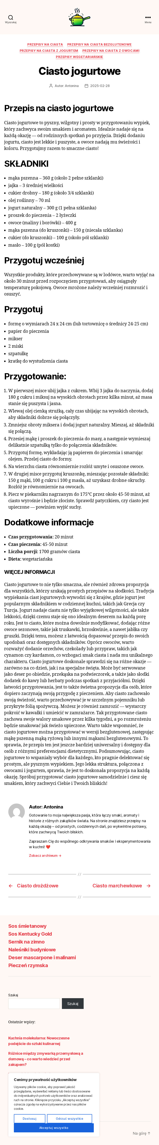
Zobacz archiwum (45, 855)
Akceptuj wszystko (54, 1127)
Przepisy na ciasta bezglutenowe (99, 44)
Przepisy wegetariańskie (79, 57)
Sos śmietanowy (27, 926)
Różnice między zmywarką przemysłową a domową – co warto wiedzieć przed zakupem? (45, 1059)
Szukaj (13, 995)
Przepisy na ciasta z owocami (110, 51)
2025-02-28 (100, 86)
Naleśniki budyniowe (32, 950)
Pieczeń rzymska (28, 965)
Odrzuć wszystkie (69, 1118)
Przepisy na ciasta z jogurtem (49, 51)
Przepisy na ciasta (45, 44)
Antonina (71, 86)
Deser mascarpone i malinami (42, 957)
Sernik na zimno (26, 942)
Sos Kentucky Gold (30, 934)
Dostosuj (30, 1118)
